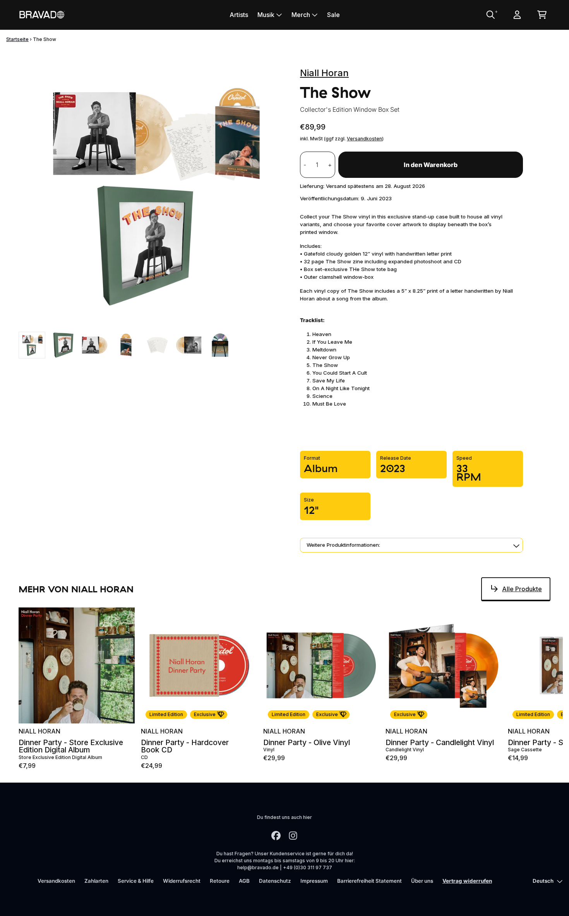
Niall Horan (324, 72)
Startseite (17, 39)
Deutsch (543, 881)
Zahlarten (96, 881)
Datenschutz (275, 881)
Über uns (422, 881)
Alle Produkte (522, 589)
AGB (244, 881)
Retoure (220, 881)
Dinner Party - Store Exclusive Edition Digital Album (71, 746)
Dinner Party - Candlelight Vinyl (440, 742)
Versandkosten (364, 139)
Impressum (314, 881)
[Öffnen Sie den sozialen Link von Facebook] (275, 835)
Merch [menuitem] (300, 15)
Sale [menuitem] (333, 15)
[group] (32, 345)
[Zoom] (151, 194)
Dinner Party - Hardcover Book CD (185, 746)
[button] (411, 545)
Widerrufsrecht (182, 881)
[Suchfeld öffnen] (490, 14)
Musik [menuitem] (265, 15)
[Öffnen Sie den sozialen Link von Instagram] (293, 835)
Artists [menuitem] (239, 15)
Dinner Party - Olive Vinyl (306, 742)
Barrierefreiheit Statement (369, 881)
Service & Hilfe (136, 881)
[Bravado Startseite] (42, 14)
